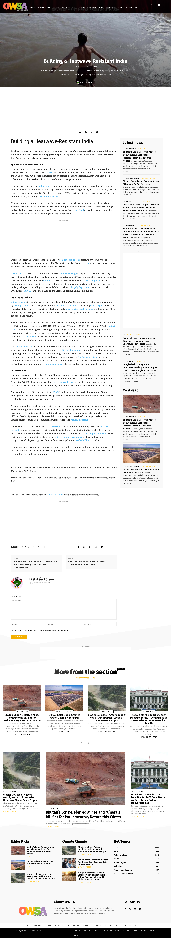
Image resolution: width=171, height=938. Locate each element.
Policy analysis (117, 71)
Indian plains (45, 186)
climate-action (53, 426)
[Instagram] (155, 5)
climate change (69, 273)
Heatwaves (16, 273)
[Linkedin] (79, 132)
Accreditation (129, 361)
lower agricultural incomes (79, 309)
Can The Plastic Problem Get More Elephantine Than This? (87, 563)
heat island (78, 210)
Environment (65, 75)
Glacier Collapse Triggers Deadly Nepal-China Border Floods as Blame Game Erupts (141, 207)
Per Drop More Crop (88, 357)
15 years (48, 172)
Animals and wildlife (132, 178)
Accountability (129, 149)
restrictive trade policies (68, 305)
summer (54, 547)
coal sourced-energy (69, 260)
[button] (164, 5)
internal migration (91, 280)
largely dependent (80, 287)
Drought (79, 71)
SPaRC (56, 392)
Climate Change (24, 547)
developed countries (96, 433)
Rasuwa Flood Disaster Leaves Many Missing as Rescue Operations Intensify (139, 341)
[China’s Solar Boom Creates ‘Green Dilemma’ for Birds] (141, 453)
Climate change (47, 71)
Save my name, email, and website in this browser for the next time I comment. (41, 631)
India (107, 71)
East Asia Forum (88, 82)
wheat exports (97, 305)
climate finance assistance (68, 437)
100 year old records (47, 196)
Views (127, 71)
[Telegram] (159, 5)
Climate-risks (31, 336)
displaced (48, 280)
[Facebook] (148, 5)
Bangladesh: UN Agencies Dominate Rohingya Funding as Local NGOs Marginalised (140, 367)
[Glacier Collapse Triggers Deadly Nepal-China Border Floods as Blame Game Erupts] (107, 698)
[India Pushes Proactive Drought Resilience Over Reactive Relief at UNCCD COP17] (69, 863)
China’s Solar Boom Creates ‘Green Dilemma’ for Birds (64, 716)
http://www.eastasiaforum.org (39, 583)
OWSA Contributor (22, 734)
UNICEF (27, 291)
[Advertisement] (85, 109)
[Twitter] (151, 5)
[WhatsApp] (85, 132)
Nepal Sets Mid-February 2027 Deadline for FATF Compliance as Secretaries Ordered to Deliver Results (148, 719)
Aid (124, 335)
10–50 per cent (21, 305)
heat (47, 547)
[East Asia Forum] (78, 82)
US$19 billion (82, 440)
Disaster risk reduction (64, 71)
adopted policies (25, 346)
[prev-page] (82, 743)
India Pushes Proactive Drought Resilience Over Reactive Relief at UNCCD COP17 (93, 862)
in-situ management (53, 364)
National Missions (71, 350)
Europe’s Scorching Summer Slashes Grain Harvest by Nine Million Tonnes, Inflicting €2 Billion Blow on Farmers (92, 875)
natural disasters (79, 420)
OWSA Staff (64, 731)
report (85, 263)
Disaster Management (94, 71)
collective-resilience (63, 382)
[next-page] (88, 743)
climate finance (38, 547)
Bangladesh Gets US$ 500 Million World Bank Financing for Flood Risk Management (35, 564)
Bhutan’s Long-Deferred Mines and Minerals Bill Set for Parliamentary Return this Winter (22, 717)
